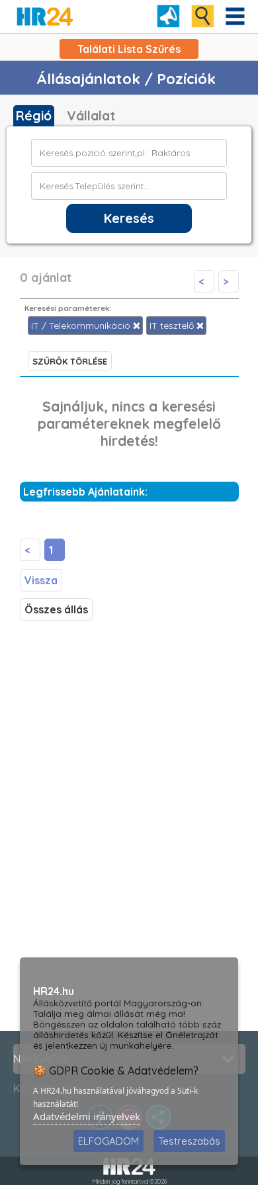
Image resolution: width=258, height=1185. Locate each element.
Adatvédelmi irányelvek (86, 1116)
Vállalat (91, 116)
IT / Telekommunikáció (82, 325)
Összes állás (56, 609)
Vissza (41, 580)
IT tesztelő (173, 325)
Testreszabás (189, 1141)
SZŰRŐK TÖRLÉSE (69, 361)
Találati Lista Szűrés (129, 49)
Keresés (129, 218)
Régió (34, 116)
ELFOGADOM (108, 1141)
